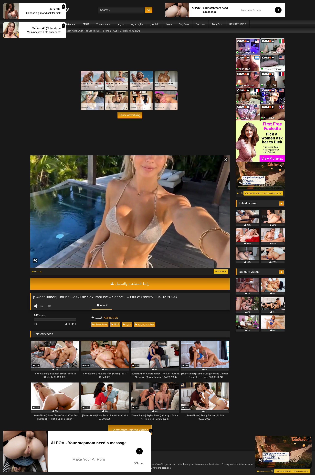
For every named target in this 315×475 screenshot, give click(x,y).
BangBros (217, 24)
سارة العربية (137, 24)
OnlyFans (184, 24)
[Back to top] (304, 465)
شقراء (128, 324)
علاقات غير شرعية (146, 324)
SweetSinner (101, 324)
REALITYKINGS (237, 24)
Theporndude (103, 24)
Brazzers (200, 24)
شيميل (168, 24)
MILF (116, 324)
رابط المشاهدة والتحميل (131, 284)
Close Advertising (130, 115)
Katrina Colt (111, 317)
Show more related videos (130, 430)
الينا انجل (154, 24)
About (103, 305)
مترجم (120, 24)
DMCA (86, 24)
